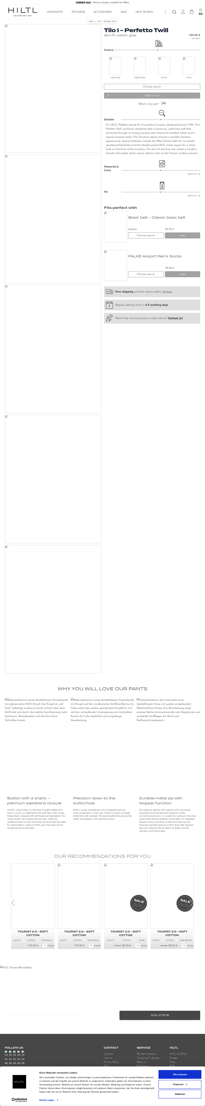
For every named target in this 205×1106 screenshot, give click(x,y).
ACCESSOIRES (103, 12)
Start (91, 21)
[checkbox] (6, 1023)
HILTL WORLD (144, 12)
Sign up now (160, 1015)
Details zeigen (46, 1100)
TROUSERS (78, 12)
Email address (11, 1012)
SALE (124, 12)
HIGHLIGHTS (55, 12)
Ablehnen (180, 1094)
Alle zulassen (180, 1074)
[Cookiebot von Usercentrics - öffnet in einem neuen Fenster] (19, 1100)
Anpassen (178, 1084)
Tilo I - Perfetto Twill (106, 21)
